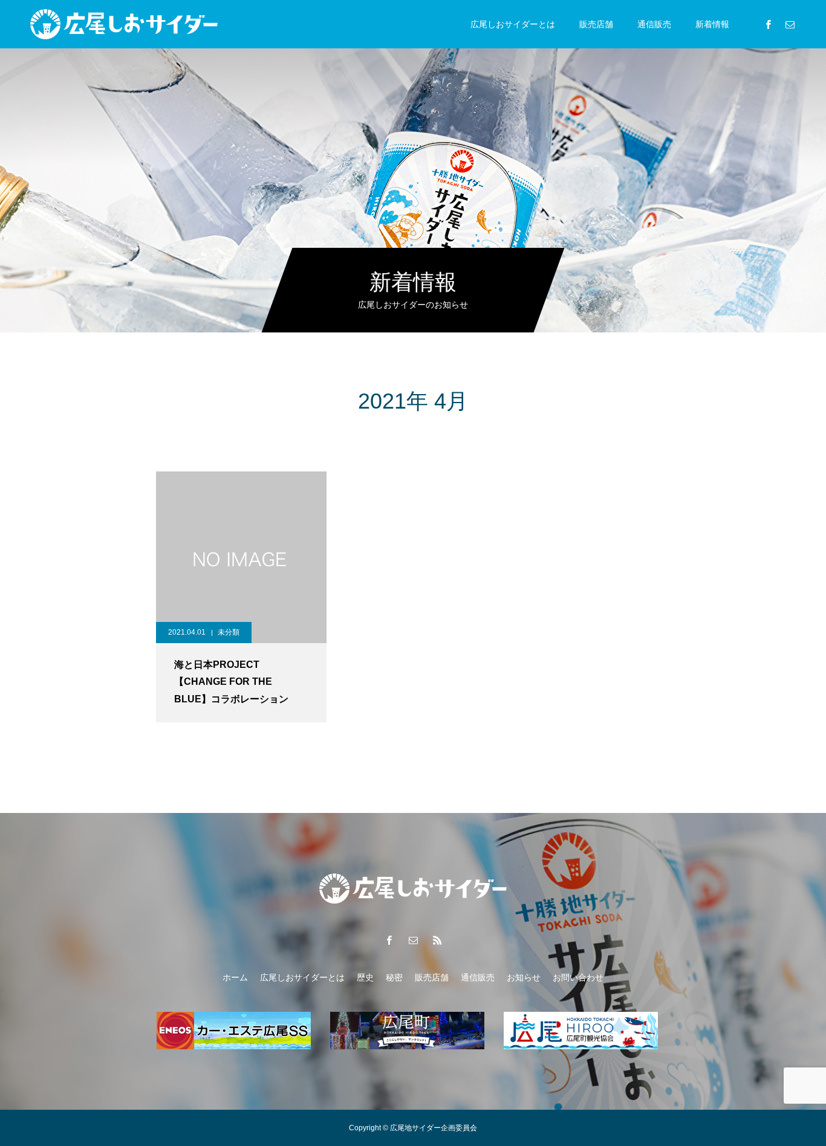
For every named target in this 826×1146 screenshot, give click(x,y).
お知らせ (524, 977)
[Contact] (790, 24)
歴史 (365, 977)
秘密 (394, 977)
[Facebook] (768, 24)
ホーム (235, 977)
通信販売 (654, 24)
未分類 (228, 632)
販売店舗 (596, 24)
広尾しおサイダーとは (512, 24)
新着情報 (712, 24)
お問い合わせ (578, 977)
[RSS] (437, 940)
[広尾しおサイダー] (124, 24)
